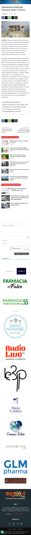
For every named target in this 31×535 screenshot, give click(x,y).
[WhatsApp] (9, 17)
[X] (6, 17)
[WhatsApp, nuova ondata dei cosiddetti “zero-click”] (5, 142)
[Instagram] (13, 523)
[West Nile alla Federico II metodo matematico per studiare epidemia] (5, 156)
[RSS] (17, 523)
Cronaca (3, 193)
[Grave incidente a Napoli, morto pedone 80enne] (5, 171)
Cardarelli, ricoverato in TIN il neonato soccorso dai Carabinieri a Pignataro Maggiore (19, 178)
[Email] (12, 17)
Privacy (14, 529)
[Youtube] (21, 523)
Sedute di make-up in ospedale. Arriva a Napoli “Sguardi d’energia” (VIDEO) (23, 130)
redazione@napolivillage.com (18, 513)
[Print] (16, 17)
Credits (26, 533)
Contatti (10, 529)
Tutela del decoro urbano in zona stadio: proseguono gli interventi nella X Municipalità (19, 163)
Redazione (5, 13)
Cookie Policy (20, 529)
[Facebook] (2, 17)
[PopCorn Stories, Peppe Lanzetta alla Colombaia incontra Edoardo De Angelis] (5, 149)
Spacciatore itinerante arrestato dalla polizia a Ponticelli (6, 130)
